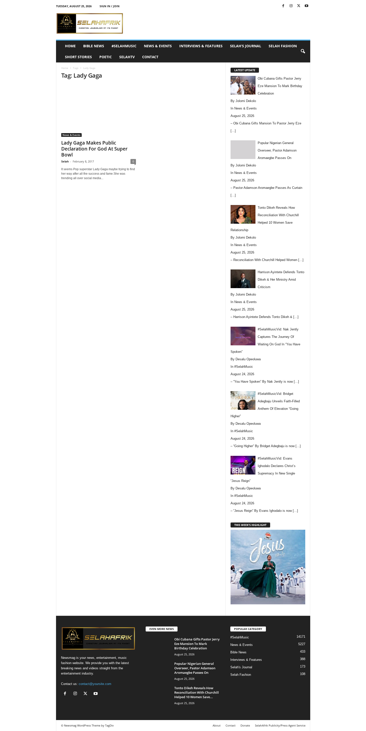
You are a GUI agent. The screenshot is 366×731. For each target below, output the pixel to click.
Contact (150, 56)
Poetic (105, 56)
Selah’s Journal (245, 46)
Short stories (78, 56)
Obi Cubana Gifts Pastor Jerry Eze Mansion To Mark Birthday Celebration (197, 643)
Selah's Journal (241, 667)
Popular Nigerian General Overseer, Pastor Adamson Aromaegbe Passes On (194, 668)
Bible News (93, 46)
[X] (299, 6)
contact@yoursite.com (95, 684)
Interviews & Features (201, 46)
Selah (65, 161)
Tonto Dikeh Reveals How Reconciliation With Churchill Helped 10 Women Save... (196, 692)
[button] (302, 51)
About (217, 725)
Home (70, 46)
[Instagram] (291, 6)
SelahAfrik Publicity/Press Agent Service (280, 725)
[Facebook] (283, 6)
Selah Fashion (283, 46)
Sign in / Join (110, 6)
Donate (245, 725)
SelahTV (127, 56)
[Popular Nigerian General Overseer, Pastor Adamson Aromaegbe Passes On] (158, 670)
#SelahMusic (124, 46)
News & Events (158, 46)
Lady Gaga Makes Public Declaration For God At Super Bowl (94, 149)
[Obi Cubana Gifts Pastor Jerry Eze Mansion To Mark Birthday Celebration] (158, 646)
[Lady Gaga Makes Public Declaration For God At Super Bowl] (98, 110)
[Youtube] (306, 6)
